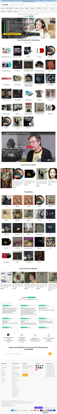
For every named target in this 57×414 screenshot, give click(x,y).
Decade (26, 8)
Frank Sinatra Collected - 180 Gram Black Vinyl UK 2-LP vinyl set (29, 182)
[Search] (47, 4)
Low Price (39, 8)
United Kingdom (48, 407)
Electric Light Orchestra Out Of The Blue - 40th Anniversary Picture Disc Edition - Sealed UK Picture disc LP (17, 183)
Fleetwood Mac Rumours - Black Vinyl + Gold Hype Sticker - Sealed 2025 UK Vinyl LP (41, 182)
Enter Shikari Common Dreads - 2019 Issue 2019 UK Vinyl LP (17, 286)
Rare (22, 8)
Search (3, 400)
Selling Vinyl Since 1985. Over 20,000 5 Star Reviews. (28, 14)
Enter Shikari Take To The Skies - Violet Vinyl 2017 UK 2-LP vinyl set (41, 286)
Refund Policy (14, 379)
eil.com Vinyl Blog (15, 390)
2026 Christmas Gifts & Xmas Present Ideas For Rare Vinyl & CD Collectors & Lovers (15, 403)
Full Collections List (21, 400)
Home (3, 8)
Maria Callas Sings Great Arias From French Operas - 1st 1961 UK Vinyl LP (30, 286)
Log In (53, 8)
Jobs (13, 370)
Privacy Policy (14, 388)
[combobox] (27, 4)
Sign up (25, 375)
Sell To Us (4, 11)
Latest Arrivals (9, 8)
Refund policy (14, 400)
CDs (44, 8)
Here (30, 42)
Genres (16, 8)
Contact (15, 11)
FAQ (31, 403)
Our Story (10, 11)
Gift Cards (14, 377)
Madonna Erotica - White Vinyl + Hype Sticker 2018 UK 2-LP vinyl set (6, 286)
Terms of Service (15, 386)
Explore (32, 8)
